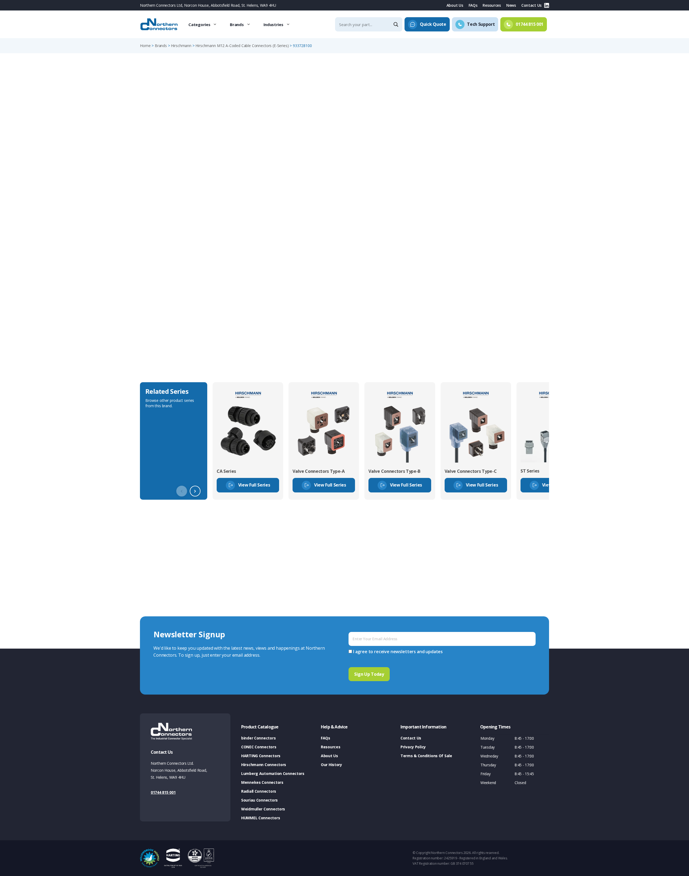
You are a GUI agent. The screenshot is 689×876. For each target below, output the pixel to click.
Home (145, 45)
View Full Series (254, 485)
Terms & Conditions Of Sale (426, 755)
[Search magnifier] (396, 24)
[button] (195, 491)
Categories (199, 24)
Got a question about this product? (511, 141)
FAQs (473, 5)
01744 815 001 (163, 792)
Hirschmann (181, 45)
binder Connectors (258, 738)
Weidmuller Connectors (263, 808)
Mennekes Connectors (262, 782)
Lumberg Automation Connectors (272, 773)
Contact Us (531, 5)
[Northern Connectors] (159, 24)
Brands (237, 24)
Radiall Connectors (258, 791)
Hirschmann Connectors (263, 764)
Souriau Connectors (259, 800)
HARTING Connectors (260, 755)
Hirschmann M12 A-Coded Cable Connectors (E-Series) (242, 45)
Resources (492, 5)
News (511, 5)
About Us (455, 5)
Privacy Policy (413, 746)
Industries (273, 24)
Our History (331, 764)
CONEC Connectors (258, 746)
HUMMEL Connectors (260, 817)
